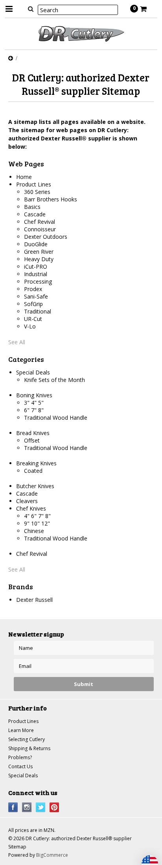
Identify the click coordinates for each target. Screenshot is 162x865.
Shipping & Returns (29, 748)
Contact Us (20, 766)
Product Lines (23, 721)
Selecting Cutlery (26, 739)
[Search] (31, 8)
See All (16, 342)
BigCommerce (52, 855)
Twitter (41, 807)
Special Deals (23, 775)
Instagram (27, 807)
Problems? (20, 757)
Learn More (21, 730)
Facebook (13, 807)
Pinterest (54, 807)
